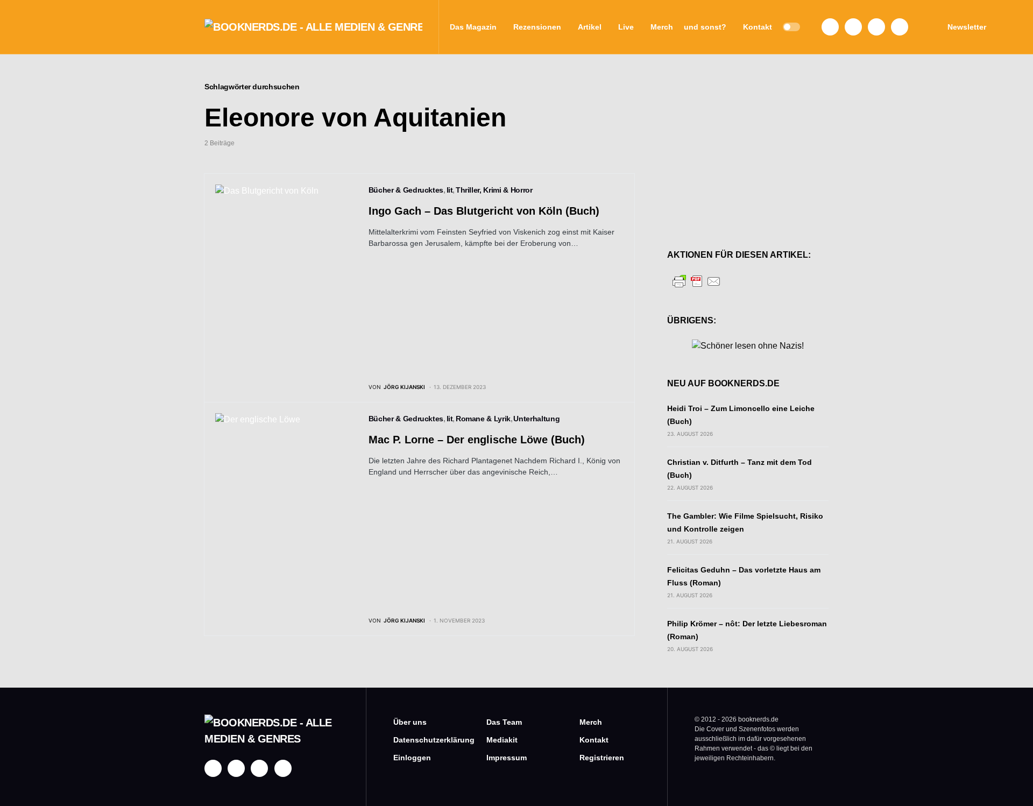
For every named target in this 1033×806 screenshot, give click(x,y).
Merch (590, 722)
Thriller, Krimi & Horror (494, 190)
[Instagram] (853, 27)
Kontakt (594, 740)
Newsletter (966, 27)
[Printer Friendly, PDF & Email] (696, 280)
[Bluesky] (899, 27)
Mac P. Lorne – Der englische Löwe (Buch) (477, 440)
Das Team (504, 722)
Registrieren (601, 757)
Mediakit (502, 740)
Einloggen (412, 757)
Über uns (410, 722)
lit (450, 190)
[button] (791, 27)
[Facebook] (830, 27)
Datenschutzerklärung (423, 740)
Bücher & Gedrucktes (406, 190)
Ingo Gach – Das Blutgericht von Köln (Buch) (484, 211)
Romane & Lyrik (483, 418)
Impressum (506, 757)
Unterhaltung (536, 418)
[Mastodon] (876, 27)
